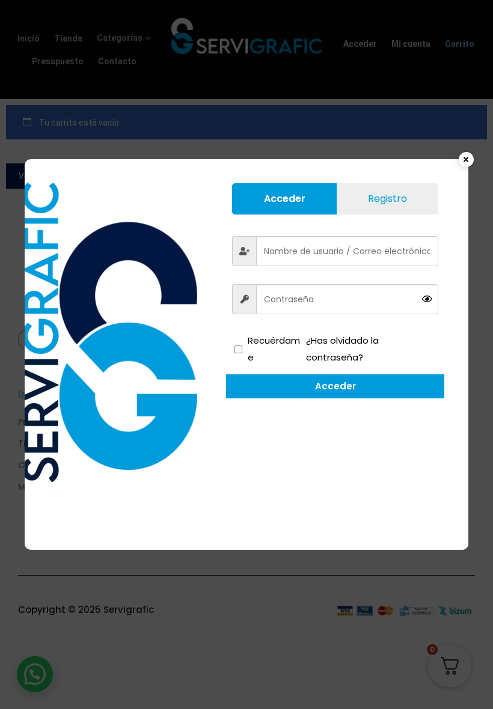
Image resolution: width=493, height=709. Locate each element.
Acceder (335, 386)
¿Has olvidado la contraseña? (342, 349)
